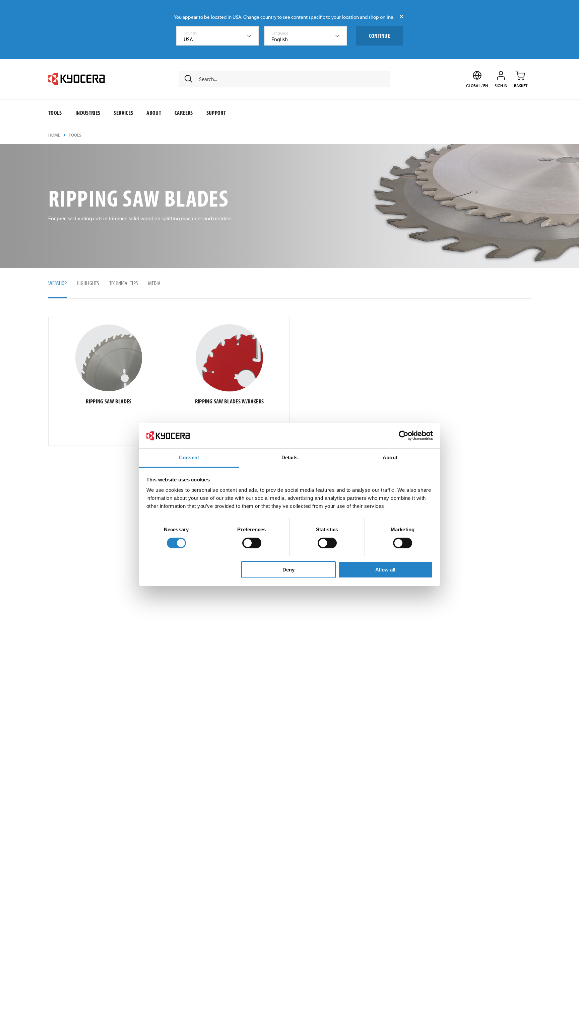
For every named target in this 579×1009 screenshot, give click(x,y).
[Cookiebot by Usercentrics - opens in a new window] (403, 436)
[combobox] (217, 36)
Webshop (57, 283)
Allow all (385, 570)
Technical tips (123, 283)
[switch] (251, 543)
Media (154, 283)
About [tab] (390, 458)
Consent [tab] (189, 458)
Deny (288, 570)
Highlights (88, 283)
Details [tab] (289, 458)
